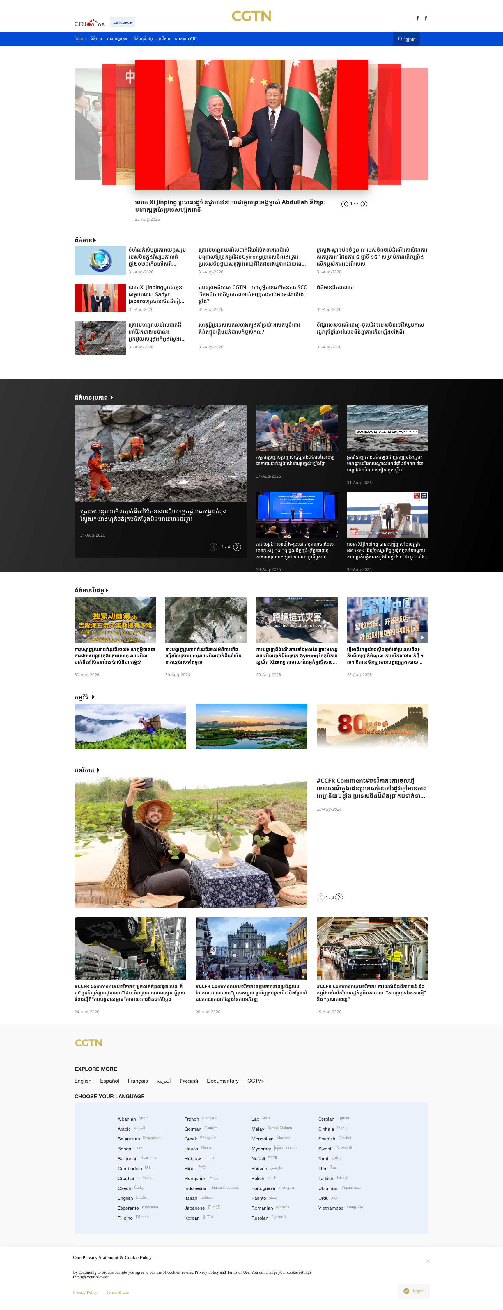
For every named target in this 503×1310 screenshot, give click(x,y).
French (200, 1119)
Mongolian (271, 1139)
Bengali (130, 1148)
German (201, 1129)
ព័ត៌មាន (83, 240)
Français (138, 1080)
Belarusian (140, 1139)
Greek (200, 1139)
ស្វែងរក (410, 39)
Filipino (133, 1218)
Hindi (195, 1168)
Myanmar (274, 1148)
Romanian (270, 1208)
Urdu (328, 1198)
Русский (189, 1080)
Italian (199, 1198)
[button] (213, 547)
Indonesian (212, 1188)
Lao (261, 1119)
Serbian (334, 1119)
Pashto (264, 1198)
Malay (272, 1129)
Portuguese (273, 1188)
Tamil (329, 1158)
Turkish (333, 1178)
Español (109, 1080)
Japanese (202, 1208)
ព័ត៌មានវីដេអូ (90, 590)
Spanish (334, 1139)
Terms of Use (118, 1292)
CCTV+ (255, 1080)
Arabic (131, 1129)
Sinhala (333, 1129)
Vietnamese (341, 1208)
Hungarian (203, 1178)
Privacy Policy (85, 1292)
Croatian (135, 1178)
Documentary (223, 1080)
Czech (131, 1188)
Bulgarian (138, 1158)
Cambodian (134, 1168)
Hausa (198, 1148)
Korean (200, 1218)
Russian (269, 1218)
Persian (267, 1168)
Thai (327, 1168)
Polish (264, 1178)
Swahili (335, 1148)
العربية (164, 1080)
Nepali (264, 1158)
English (83, 1080)
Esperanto (138, 1208)
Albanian (133, 1119)
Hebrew (199, 1158)
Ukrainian (339, 1188)
